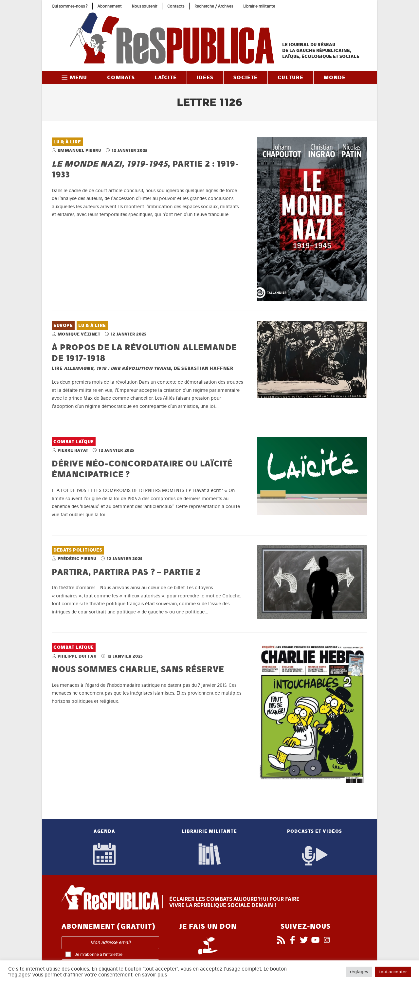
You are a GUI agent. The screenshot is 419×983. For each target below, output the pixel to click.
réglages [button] (359, 971)
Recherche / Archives (213, 6)
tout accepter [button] (393, 971)
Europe (63, 325)
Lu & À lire (67, 142)
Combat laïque (73, 442)
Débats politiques (77, 550)
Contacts (175, 6)
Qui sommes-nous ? (69, 6)
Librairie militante (259, 6)
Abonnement (110, 6)
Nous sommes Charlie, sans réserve (138, 669)
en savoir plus (151, 975)
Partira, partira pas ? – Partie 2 (126, 572)
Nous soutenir (144, 6)
